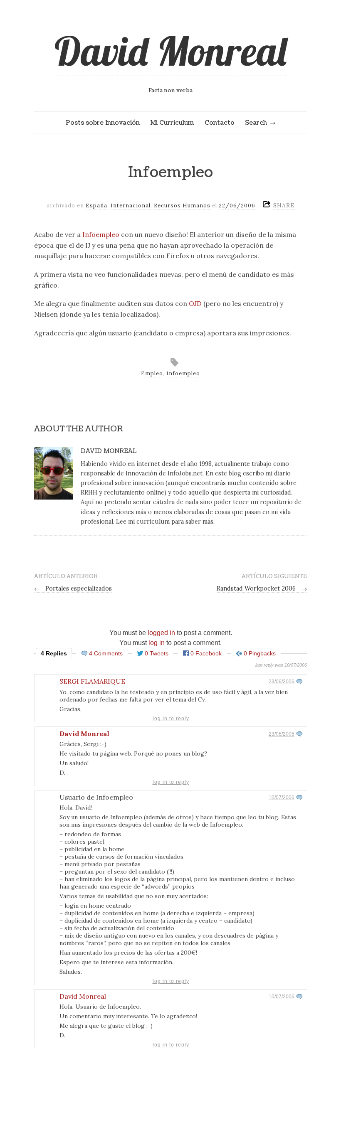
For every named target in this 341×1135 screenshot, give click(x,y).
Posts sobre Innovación (103, 122)
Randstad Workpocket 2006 (262, 588)
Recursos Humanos (182, 205)
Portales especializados (73, 588)
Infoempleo (100, 234)
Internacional (131, 205)
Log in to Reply (171, 718)
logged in (161, 632)
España (96, 205)
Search (256, 122)
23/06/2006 (281, 681)
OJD (195, 303)
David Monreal (170, 51)
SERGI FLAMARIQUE (92, 681)
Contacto (220, 122)
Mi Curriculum (172, 122)
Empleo (152, 373)
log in (156, 642)
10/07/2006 (281, 797)
